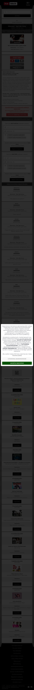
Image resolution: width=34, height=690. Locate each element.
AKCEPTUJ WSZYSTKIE (17, 363)
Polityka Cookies (17, 355)
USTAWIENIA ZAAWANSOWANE (17, 358)
